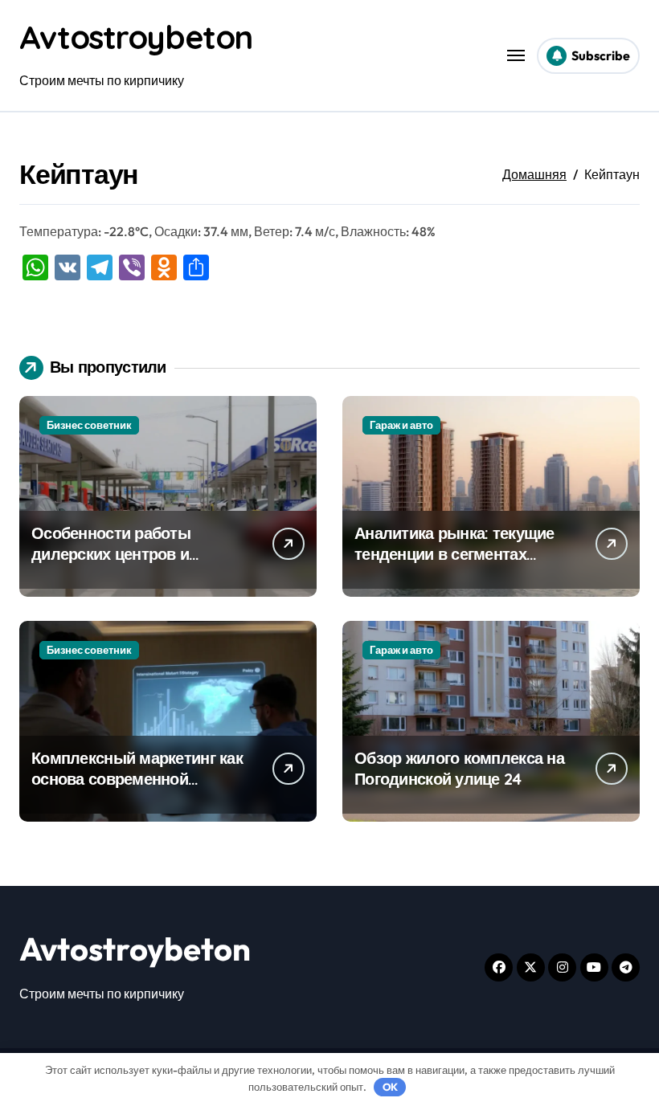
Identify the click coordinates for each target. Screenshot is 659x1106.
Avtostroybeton (135, 37)
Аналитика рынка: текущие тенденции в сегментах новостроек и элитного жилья (454, 564)
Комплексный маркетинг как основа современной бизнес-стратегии (137, 779)
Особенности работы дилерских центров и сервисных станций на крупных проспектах (115, 564)
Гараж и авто (401, 424)
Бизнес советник (89, 424)
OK (390, 1086)
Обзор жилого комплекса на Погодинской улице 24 (459, 768)
